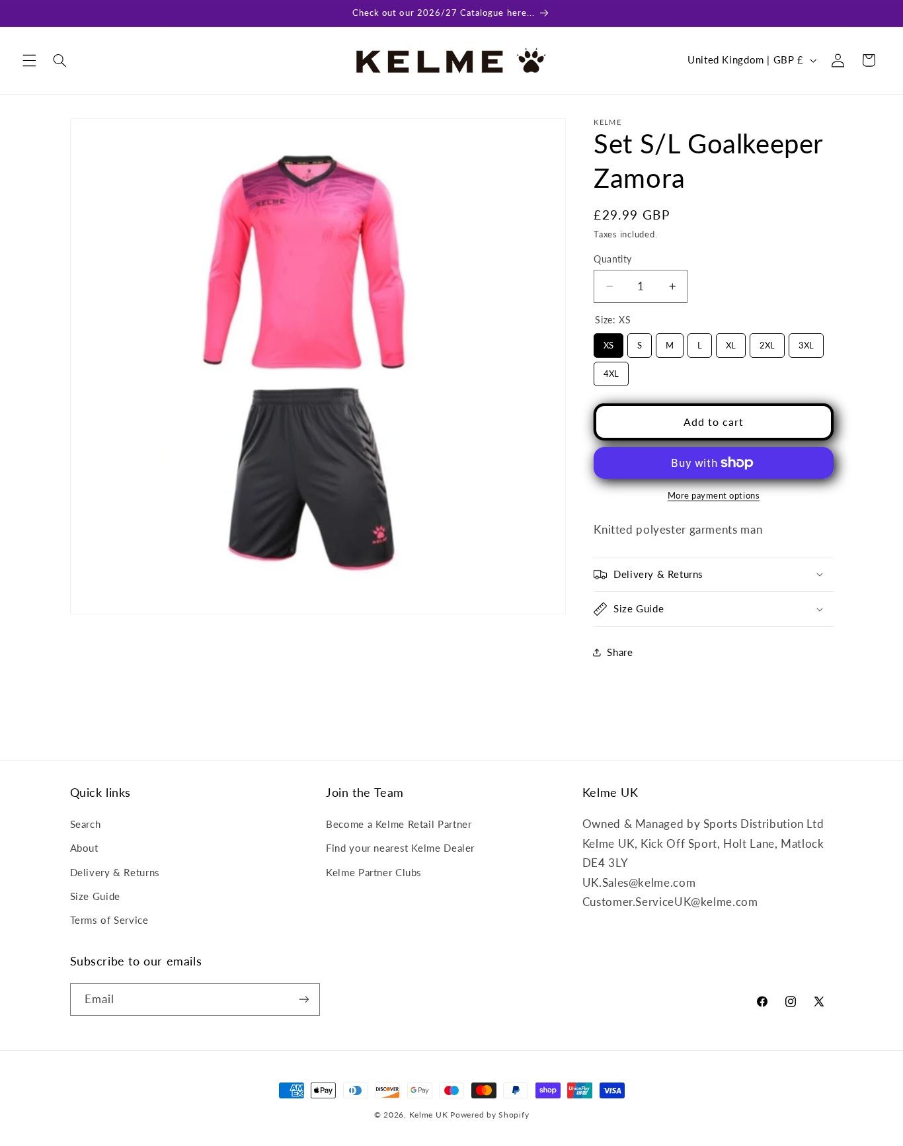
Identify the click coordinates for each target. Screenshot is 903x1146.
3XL (806, 341)
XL (731, 341)
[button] (29, 60)
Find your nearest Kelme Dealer (400, 848)
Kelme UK (428, 1114)
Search (85, 824)
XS (608, 341)
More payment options (714, 496)
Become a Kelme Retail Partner (398, 824)
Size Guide (95, 896)
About (84, 848)
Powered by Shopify (489, 1114)
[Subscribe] (303, 999)
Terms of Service (109, 920)
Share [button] (620, 652)
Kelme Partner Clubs (374, 872)
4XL (611, 370)
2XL (767, 341)
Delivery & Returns (115, 872)
